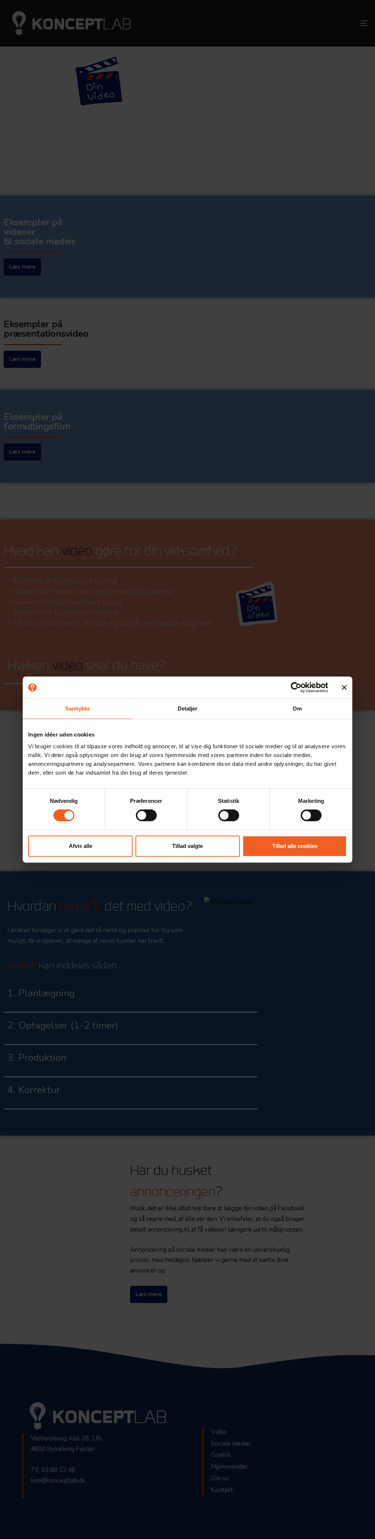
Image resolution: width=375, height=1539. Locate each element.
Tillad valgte (187, 846)
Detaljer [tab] (188, 708)
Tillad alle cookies (295, 846)
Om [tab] (297, 708)
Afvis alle (80, 846)
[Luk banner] (344, 687)
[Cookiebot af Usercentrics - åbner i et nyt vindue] (296, 687)
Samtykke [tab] (77, 708)
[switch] (146, 815)
